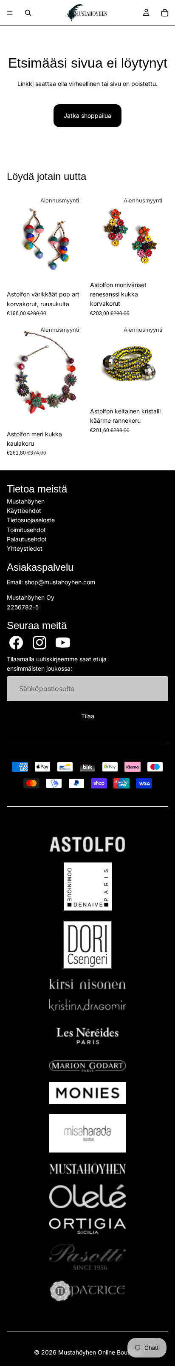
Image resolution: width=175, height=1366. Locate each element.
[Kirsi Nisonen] (87, 984)
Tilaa (87, 716)
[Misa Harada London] (87, 1133)
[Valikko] (10, 13)
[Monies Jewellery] (87, 1093)
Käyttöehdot (24, 510)
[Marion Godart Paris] (87, 1066)
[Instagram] (39, 642)
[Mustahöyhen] (87, 1168)
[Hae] (28, 12)
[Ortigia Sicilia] (87, 1226)
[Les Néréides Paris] (87, 1035)
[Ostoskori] (164, 12)
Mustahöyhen (26, 501)
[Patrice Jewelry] (87, 1291)
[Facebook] (16, 642)
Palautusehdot (27, 539)
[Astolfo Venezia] (87, 845)
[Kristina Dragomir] (87, 1005)
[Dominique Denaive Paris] (87, 886)
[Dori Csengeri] (87, 945)
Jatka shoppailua (87, 115)
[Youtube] (62, 642)
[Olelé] (87, 1196)
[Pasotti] (87, 1257)
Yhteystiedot (24, 548)
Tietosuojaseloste (31, 520)
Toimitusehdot (26, 529)
